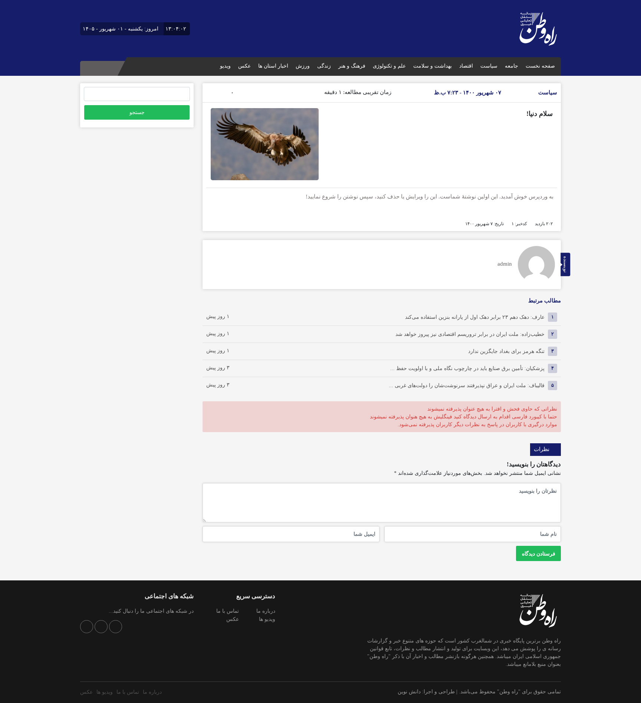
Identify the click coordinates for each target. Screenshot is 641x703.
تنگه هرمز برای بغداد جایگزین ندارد (506, 351)
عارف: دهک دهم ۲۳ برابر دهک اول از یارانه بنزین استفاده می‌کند (475, 317)
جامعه (511, 66)
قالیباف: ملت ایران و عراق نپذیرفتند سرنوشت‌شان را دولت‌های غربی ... (467, 385)
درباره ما (265, 611)
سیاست (488, 66)
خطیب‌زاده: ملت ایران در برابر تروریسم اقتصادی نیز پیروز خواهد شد (470, 334)
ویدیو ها (267, 619)
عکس (244, 66)
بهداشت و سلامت (432, 66)
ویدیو (225, 66)
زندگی (324, 66)
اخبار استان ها (273, 66)
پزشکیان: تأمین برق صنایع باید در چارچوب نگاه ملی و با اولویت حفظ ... (467, 368)
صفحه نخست (540, 66)
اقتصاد (466, 66)
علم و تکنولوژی (389, 66)
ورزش (303, 66)
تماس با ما (227, 611)
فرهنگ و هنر (351, 66)
